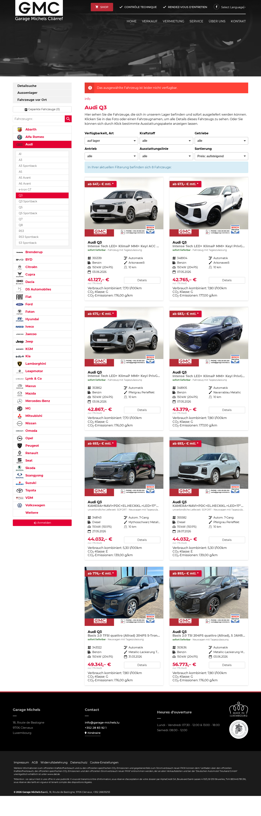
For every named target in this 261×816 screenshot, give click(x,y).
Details (142, 280)
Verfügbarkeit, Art (99, 133)
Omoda (30, 431)
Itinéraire (94, 733)
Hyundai (31, 319)
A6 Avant (25, 183)
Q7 (21, 219)
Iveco (29, 326)
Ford (28, 304)
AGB (35, 762)
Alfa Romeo (34, 137)
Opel (28, 438)
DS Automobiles (37, 289)
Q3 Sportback (28, 201)
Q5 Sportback (28, 213)
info (87, 99)
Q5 (21, 207)
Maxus (30, 386)
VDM (28, 498)
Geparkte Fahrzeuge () (44, 109)
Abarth (30, 129)
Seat (28, 460)
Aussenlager (27, 93)
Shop (104, 7)
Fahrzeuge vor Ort (32, 100)
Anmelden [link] (44, 522)
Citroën (30, 267)
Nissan (30, 423)
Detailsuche (26, 86)
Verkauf (149, 21)
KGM (28, 349)
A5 (20, 171)
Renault (31, 453)
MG (27, 408)
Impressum (21, 762)
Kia (27, 356)
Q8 (21, 225)
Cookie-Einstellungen (104, 762)
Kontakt (238, 21)
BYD (28, 259)
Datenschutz (78, 762)
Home (132, 21)
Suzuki (30, 483)
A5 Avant (25, 177)
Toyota (30, 490)
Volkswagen (34, 505)
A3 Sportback (28, 166)
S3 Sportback (27, 243)
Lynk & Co (33, 378)
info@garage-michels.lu (102, 722)
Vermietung (173, 21)
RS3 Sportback (28, 237)
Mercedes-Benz (37, 401)
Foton (29, 312)
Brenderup (33, 252)
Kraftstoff (147, 133)
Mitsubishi (33, 416)
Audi (28, 144)
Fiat (28, 297)
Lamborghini (35, 363)
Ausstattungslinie (154, 149)
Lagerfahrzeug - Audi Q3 (124, 238)
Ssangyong (33, 475)
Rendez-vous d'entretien (187, 7)
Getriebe (201, 133)
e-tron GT (25, 189)
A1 (20, 154)
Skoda (29, 468)
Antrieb (91, 149)
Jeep (28, 341)
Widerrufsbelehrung (54, 762)
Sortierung (203, 149)
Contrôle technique (140, 7)
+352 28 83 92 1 (96, 727)
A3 (20, 160)
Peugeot (31, 445)
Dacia (29, 282)
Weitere (31, 513)
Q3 (21, 195)
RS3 (21, 231)
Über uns (217, 21)
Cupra (29, 274)
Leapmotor (33, 371)
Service (196, 21)
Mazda (30, 393)
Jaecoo (30, 334)
